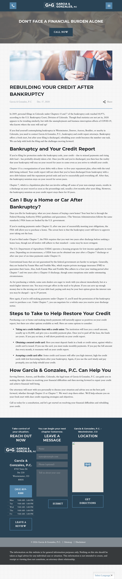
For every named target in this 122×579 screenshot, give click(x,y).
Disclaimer (81, 542)
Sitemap (68, 542)
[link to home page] (61, 5)
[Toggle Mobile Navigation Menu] (109, 5)
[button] (88, 465)
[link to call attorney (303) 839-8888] (13, 5)
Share (109, 101)
